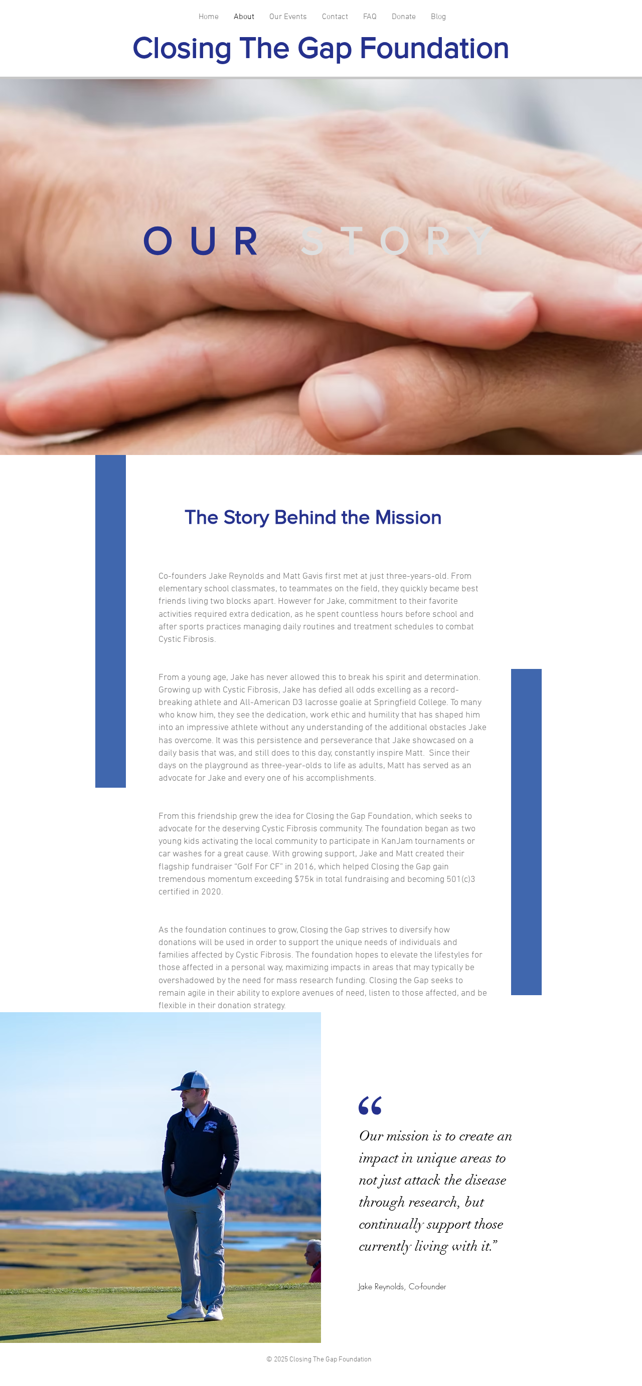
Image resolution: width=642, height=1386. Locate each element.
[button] (288, 17)
